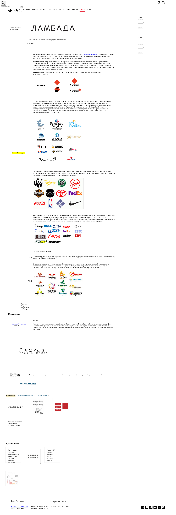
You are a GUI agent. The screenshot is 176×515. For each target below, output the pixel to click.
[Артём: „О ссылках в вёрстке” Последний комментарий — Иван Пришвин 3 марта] (140, 54)
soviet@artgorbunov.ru (19, 506)
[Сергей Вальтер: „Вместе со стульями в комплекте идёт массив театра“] (38, 407)
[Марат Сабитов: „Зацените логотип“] (15, 407)
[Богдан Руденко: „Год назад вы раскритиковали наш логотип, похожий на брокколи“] (61, 407)
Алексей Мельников (19, 324)
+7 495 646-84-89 (17, 508)
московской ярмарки (91, 54)
